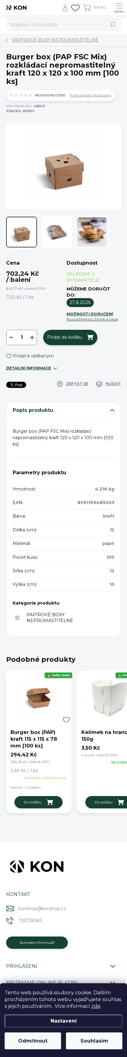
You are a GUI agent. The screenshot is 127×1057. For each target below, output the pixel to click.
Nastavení (64, 1021)
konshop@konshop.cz (42, 908)
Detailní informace (28, 368)
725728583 (30, 920)
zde (95, 1006)
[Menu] (119, 7)
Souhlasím (94, 1041)
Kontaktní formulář (37, 942)
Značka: (20, 111)
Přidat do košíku (64, 337)
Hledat (113, 24)
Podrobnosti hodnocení (90, 95)
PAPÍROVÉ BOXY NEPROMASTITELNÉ (50, 617)
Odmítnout (32, 1041)
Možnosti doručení (92, 316)
